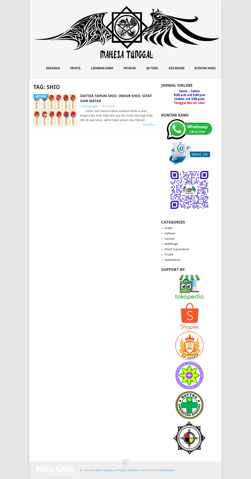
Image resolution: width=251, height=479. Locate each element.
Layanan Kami (102, 68)
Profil (75, 68)
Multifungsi (171, 243)
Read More (149, 124)
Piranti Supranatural (177, 249)
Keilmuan (176, 68)
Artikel (152, 68)
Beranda (53, 68)
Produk (130, 68)
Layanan (170, 238)
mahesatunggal (89, 106)
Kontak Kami (205, 68)
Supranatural (172, 259)
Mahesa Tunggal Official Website (114, 470)
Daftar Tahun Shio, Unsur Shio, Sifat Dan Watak (116, 98)
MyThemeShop (165, 470)
